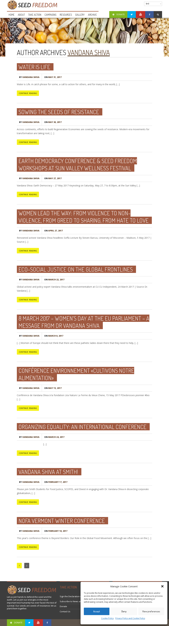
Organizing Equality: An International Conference (82, 426)
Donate (63, 606)
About (21, 14)
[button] (162, 586)
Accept (96, 611)
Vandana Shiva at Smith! (48, 471)
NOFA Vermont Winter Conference (61, 520)
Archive (92, 14)
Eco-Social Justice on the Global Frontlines (75, 269)
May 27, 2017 (53, 178)
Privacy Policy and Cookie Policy (130, 618)
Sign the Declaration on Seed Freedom (79, 596)
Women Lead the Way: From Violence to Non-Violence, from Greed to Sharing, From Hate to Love (83, 216)
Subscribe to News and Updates (76, 601)
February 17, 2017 (55, 482)
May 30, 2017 (53, 122)
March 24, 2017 (54, 437)
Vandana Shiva (89, 52)
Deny (124, 611)
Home (12, 14)
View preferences (151, 611)
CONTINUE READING (28, 93)
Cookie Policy (107, 618)
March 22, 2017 (54, 279)
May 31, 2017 (53, 77)
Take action (34, 14)
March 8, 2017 (53, 335)
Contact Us (65, 611)
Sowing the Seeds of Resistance (58, 111)
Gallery (80, 14)
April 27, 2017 (53, 230)
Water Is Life (34, 66)
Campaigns (50, 14)
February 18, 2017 (55, 531)
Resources (66, 14)
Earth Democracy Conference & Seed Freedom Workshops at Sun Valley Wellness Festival (77, 164)
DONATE (121, 14)
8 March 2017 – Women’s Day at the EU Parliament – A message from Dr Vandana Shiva (83, 322)
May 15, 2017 (53, 388)
